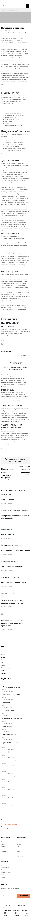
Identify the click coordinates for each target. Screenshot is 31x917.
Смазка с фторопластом (9, 808)
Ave (18, 841)
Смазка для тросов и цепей (9, 792)
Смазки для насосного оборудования (12, 784)
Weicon (3, 652)
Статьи (3, 657)
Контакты (3, 851)
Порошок (21, 32)
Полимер (27, 32)
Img (2, 659)
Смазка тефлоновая (7, 752)
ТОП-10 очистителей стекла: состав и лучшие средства (13, 602)
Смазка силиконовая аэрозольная (11, 760)
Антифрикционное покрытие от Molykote (13, 718)
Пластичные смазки (7, 726)
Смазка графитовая (7, 800)
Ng (2, 662)
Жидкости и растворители (5, 877)
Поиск (2, 844)
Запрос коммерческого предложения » (15, 460)
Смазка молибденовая (8, 768)
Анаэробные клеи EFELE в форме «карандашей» (15, 517)
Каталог (3, 665)
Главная (3, 10)
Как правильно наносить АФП (13, 583)
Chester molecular (8, 534)
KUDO (18, 846)
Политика (3, 846)
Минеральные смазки (8, 710)
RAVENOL (19, 844)
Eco (18, 853)
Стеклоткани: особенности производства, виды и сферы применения (13, 623)
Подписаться (23, 895)
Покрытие (16, 32)
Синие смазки (6, 702)
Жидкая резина (7, 499)
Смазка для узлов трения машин (11, 694)
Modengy (3, 654)
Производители (5, 872)
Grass (18, 851)
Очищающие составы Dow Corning (15, 550)
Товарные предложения (7, 667)
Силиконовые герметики (9, 734)
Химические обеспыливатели (13, 566)
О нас (2, 841)
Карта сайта (4, 849)
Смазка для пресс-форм (9, 776)
